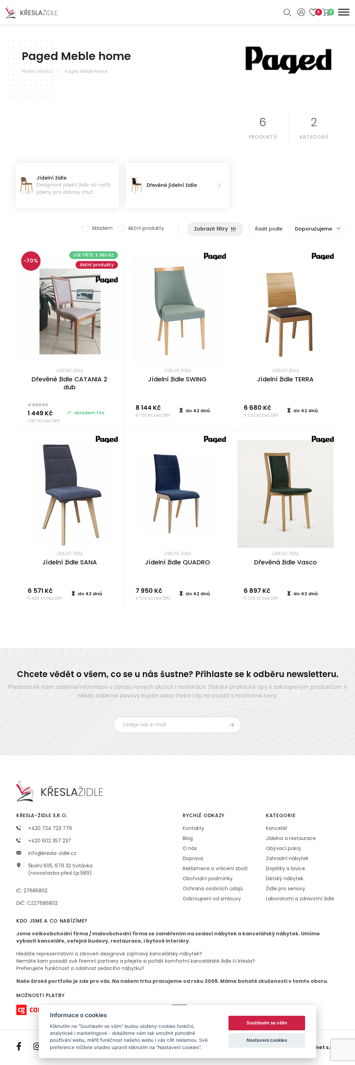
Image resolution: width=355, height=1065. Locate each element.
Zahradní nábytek (287, 858)
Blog (188, 838)
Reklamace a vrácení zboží (215, 868)
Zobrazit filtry (211, 228)
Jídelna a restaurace (291, 838)
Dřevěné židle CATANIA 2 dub (69, 383)
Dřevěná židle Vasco (285, 562)
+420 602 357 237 (49, 840)
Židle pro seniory (285, 888)
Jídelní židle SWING (177, 379)
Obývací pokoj (283, 848)
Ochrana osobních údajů (213, 888)
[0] (326, 12)
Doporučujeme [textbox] (313, 228)
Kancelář (276, 828)
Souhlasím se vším (266, 1022)
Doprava (193, 858)
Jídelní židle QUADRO (177, 562)
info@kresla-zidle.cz (51, 853)
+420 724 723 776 (49, 828)
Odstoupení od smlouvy (212, 898)
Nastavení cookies (266, 1040)
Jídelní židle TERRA (285, 379)
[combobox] (317, 229)
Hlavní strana (37, 71)
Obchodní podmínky (208, 878)
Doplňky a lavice (285, 868)
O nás (190, 848)
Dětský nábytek (284, 878)
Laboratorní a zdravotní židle (300, 898)
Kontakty (193, 828)
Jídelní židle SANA (69, 562)
